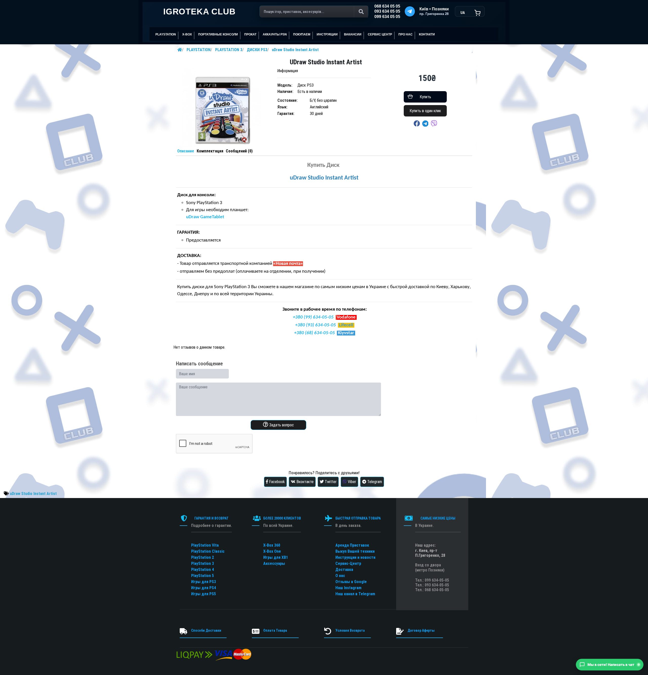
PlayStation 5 (202, 575)
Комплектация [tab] (210, 151)
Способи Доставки (206, 630)
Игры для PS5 (203, 593)
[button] (609, 664)
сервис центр (380, 34)
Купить (425, 96)
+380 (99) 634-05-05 (313, 317)
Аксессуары (274, 563)
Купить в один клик (425, 110)
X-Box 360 (271, 545)
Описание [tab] (185, 151)
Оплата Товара (275, 630)
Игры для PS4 (203, 587)
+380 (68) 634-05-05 (314, 333)
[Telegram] (410, 11)
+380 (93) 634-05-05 (315, 325)
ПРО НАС (405, 34)
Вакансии (352, 34)
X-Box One (272, 551)
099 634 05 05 (387, 16)
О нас (340, 575)
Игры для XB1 (275, 557)
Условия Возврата (350, 630)
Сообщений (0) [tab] (239, 151)
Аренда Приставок (352, 545)
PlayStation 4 (202, 569)
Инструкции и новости (355, 557)
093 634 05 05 (387, 11)
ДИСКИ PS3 (257, 49)
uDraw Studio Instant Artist (295, 49)
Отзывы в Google (351, 581)
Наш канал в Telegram (355, 593)
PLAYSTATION (199, 49)
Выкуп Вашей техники (355, 551)
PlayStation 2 (202, 557)
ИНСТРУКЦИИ (327, 34)
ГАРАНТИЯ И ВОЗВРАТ (211, 518)
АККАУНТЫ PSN (275, 34)
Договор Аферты (421, 630)
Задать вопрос (281, 425)
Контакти (427, 34)
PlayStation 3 (202, 563)
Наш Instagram (348, 587)
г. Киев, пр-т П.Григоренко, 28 (430, 553)
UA (462, 13)
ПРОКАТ (250, 34)
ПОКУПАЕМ (301, 34)
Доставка (344, 569)
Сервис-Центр (348, 563)
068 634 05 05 (387, 6)
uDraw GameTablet (205, 217)
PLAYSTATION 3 (228, 49)
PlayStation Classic (208, 551)
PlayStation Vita (205, 545)
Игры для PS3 (203, 581)
